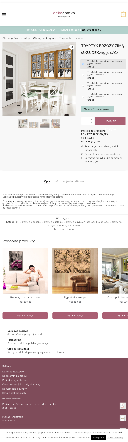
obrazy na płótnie (69, 225)
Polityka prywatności (14, 380)
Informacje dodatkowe (69, 181)
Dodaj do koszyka (110, 122)
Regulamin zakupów (14, 375)
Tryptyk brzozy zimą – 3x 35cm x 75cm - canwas (105, 95)
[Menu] (7, 14)
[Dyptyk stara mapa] (75, 271)
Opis (47, 181)
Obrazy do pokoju (30, 222)
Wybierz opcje (25, 315)
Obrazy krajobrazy (97, 222)
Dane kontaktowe (13, 371)
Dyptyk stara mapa (75, 297)
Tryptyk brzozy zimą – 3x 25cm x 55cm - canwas (105, 73)
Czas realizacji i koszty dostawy (21, 384)
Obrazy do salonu (52, 222)
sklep (26, 38)
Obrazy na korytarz (44, 38)
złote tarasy (67, 229)
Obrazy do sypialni (75, 222)
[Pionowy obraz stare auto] (25, 271)
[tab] (47, 179)
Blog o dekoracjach (14, 393)
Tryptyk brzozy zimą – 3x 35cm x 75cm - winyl (105, 84)
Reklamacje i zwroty (14, 388)
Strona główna (11, 38)
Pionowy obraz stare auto (25, 297)
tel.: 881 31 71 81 (91, 30)
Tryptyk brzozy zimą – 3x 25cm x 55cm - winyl (105, 62)
